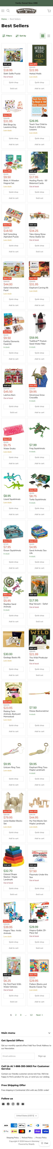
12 (31, 1015)
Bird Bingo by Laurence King (10, 126)
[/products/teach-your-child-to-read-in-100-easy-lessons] (39, 106)
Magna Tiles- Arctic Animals (12, 932)
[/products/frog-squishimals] (39, 430)
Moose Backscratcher (39, 711)
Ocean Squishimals (12, 550)
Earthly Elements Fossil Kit (11, 342)
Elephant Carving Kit (38, 287)
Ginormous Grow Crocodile (37, 396)
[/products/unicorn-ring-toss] (13, 749)
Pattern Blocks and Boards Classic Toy (38, 985)
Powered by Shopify (26, 1144)
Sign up (42, 1056)
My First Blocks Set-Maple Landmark (38, 822)
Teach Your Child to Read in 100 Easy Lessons (38, 127)
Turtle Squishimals (37, 499)
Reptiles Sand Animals (10, 605)
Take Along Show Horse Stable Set (37, 235)
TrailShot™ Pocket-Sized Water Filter (38, 342)
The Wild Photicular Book (38, 659)
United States (25, 1115)
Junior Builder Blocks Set (13, 822)
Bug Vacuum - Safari (38, 603)
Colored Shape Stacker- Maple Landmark (10, 877)
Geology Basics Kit (12, 657)
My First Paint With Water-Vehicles (12, 985)
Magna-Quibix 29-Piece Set (37, 931)
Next (38, 1015)
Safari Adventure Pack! (11, 289)
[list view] (49, 36)
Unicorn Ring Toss (12, 767)
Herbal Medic (35, 73)
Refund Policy (27, 1137)
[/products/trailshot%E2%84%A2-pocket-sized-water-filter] (39, 323)
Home (4, 19)
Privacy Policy (41, 1137)
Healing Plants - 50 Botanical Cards (38, 182)
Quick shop (13, 82)
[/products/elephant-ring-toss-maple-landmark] (39, 749)
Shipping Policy (13, 1137)
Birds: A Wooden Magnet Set (11, 182)
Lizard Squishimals (12, 499)
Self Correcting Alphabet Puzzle (11, 235)
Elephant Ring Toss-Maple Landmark (38, 768)
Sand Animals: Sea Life (37, 551)
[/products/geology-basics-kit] (13, 639)
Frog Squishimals (37, 448)
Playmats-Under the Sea (38, 876)
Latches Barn (9, 395)
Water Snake (9, 448)
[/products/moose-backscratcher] (39, 692)
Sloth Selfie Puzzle (12, 73)
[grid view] (43, 36)
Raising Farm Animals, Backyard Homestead (12, 714)
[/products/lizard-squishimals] (13, 481)
